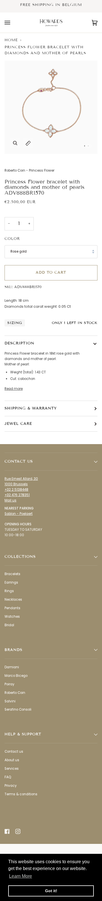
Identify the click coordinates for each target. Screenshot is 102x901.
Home (11, 40)
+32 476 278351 (17, 495)
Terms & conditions (21, 794)
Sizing (14, 323)
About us (12, 760)
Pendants (12, 608)
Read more (14, 388)
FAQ (8, 777)
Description (19, 343)
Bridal (9, 625)
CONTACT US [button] (19, 461)
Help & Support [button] (23, 734)
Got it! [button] (51, 890)
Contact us (14, 751)
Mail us (10, 500)
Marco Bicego (16, 675)
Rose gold (18, 251)
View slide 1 (84, 145)
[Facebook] (7, 831)
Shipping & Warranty (31, 408)
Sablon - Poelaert (19, 513)
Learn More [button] (20, 876)
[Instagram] (17, 831)
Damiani (12, 667)
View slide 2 (88, 145)
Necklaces (13, 599)
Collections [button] (20, 556)
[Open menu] (13, 23)
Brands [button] (13, 650)
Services (12, 768)
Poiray (9, 684)
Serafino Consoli (18, 709)
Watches (12, 616)
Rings (9, 591)
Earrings (11, 582)
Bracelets (12, 574)
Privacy (11, 785)
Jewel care (18, 423)
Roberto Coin (15, 692)
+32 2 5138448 (16, 489)
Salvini (10, 701)
